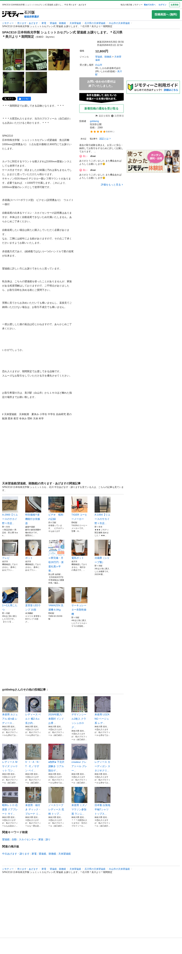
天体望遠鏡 (75, 23)
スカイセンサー (27, 839)
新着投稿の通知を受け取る (101, 108)
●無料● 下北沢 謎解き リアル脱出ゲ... (56, 766)
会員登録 (174, 5)
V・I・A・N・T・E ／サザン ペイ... (33, 766)
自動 (14, 839)
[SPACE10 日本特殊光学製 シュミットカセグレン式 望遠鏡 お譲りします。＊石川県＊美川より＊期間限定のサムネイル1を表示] (13, 59)
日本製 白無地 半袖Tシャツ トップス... (102, 809)
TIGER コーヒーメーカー (79, 516)
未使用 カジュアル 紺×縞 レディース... (10, 718)
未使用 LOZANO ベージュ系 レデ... (102, 718)
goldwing (94, 121)
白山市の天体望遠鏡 (119, 23)
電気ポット (77, 557)
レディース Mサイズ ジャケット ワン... (10, 766)
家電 (44, 23)
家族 (40, 839)
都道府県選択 (31, 16)
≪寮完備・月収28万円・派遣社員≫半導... (56, 564)
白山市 (98, 65)
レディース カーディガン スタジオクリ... (102, 766)
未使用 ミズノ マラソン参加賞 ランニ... (79, 809)
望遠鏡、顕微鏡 (58, 23)
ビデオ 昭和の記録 (55, 516)
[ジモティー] (12, 14)
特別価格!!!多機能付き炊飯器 (32, 519)
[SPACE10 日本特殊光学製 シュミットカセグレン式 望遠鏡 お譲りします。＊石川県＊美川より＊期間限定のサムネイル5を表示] (36, 82)
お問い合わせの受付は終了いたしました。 (101, 83)
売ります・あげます (27, 23)
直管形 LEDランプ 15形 (33, 607)
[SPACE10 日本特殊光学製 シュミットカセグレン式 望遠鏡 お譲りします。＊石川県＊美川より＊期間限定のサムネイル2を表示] (36, 59)
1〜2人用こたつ (9, 607)
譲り (48, 839)
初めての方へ (150, 5)
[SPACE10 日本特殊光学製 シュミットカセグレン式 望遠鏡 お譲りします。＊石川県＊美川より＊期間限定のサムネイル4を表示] (13, 82)
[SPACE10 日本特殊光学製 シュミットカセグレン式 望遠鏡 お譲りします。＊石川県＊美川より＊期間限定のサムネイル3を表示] (59, 59)
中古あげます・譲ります (16, 853)
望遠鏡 (6, 839)
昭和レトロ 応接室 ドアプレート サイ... (10, 809)
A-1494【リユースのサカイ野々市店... (102, 519)
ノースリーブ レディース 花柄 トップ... (56, 809)
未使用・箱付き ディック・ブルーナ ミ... (33, 809)
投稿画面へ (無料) (166, 14)
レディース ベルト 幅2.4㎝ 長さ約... (33, 718)
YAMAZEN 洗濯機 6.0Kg (55, 607)
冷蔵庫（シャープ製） (102, 560)
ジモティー (8, 23)
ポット (29, 557)
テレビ (6, 557)
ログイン (162, 5)
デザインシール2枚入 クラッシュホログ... (78, 721)
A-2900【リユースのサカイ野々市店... (10, 519)
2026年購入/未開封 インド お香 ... (56, 718)
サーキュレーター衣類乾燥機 (78, 609)
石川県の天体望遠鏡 (95, 23)
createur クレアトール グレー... (79, 766)
